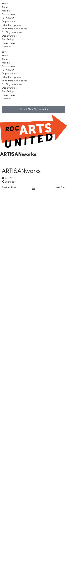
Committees (8, 14)
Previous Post (9, 187)
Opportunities (9, 21)
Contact (6, 46)
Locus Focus (8, 42)
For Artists (7, 17)
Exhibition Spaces (11, 25)
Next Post (60, 187)
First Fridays (8, 39)
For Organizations (11, 32)
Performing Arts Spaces (14, 28)
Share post (10, 181)
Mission (6, 10)
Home (5, 3)
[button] (33, 52)
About (5, 7)
